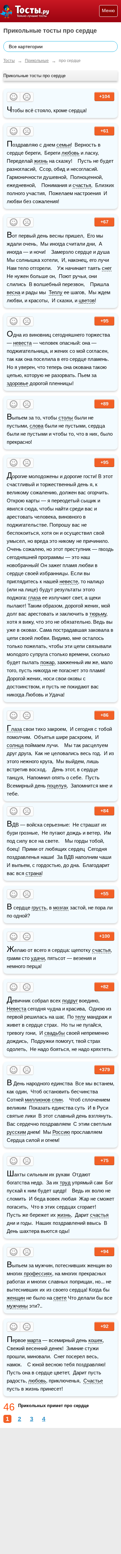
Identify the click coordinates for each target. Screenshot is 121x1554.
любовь (70, 153)
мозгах (61, 907)
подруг (70, 1000)
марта (34, 1340)
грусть (39, 907)
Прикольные (37, 60)
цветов (87, 300)
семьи (63, 145)
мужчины (17, 1306)
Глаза (14, 729)
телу (80, 1017)
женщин (16, 1298)
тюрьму (97, 614)
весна (13, 292)
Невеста (16, 1009)
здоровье (17, 383)
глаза (34, 597)
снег (107, 268)
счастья (82, 185)
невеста (22, 343)
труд (65, 1182)
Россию (61, 1132)
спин (57, 1099)
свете (60, 1298)
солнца (15, 745)
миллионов (37, 1099)
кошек (95, 1340)
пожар (47, 662)
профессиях (38, 1273)
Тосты (9, 60)
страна (33, 873)
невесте (68, 581)
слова (36, 426)
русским (16, 1132)
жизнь (41, 161)
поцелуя (57, 785)
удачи (38, 958)
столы (65, 418)
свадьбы (54, 1033)
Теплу (56, 292)
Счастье (93, 1381)
